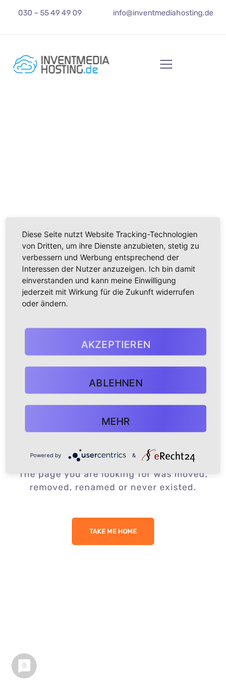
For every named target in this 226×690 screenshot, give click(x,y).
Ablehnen (116, 382)
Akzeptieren (115, 344)
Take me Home (113, 531)
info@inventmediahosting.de (163, 13)
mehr (116, 421)
